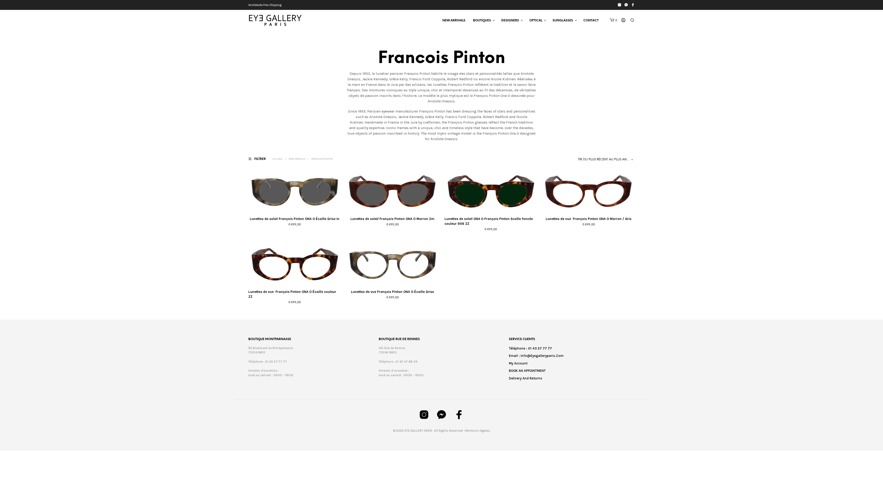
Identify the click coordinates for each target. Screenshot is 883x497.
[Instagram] (619, 5)
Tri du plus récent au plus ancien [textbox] (606, 159)
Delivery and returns (525, 378)
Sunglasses (563, 20)
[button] (613, 20)
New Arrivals (453, 20)
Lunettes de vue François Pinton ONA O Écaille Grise (392, 292)
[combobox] (606, 159)
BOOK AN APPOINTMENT (527, 371)
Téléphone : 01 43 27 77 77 (530, 348)
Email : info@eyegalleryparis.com (536, 356)
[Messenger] (626, 5)
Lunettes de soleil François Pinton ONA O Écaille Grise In (294, 219)
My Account (518, 363)
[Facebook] (633, 5)
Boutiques (482, 20)
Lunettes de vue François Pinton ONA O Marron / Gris (588, 219)
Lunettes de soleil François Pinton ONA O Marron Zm (392, 219)
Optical (535, 20)
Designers (510, 20)
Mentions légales (477, 430)
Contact (591, 20)
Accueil (277, 159)
